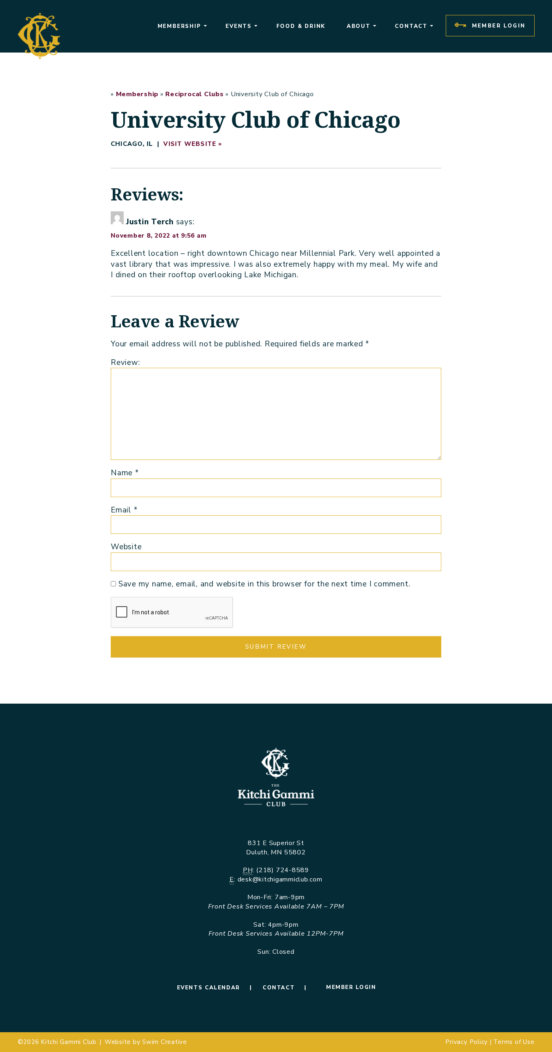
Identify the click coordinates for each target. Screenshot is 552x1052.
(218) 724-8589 (282, 870)
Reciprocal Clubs (194, 94)
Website (126, 547)
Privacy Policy (466, 1042)
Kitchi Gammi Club (69, 1042)
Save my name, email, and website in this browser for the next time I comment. (264, 584)
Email (124, 510)
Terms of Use (513, 1042)
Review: (125, 362)
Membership (137, 94)
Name (125, 473)
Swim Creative (164, 1042)
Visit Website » (192, 144)
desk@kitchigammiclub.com (280, 879)
